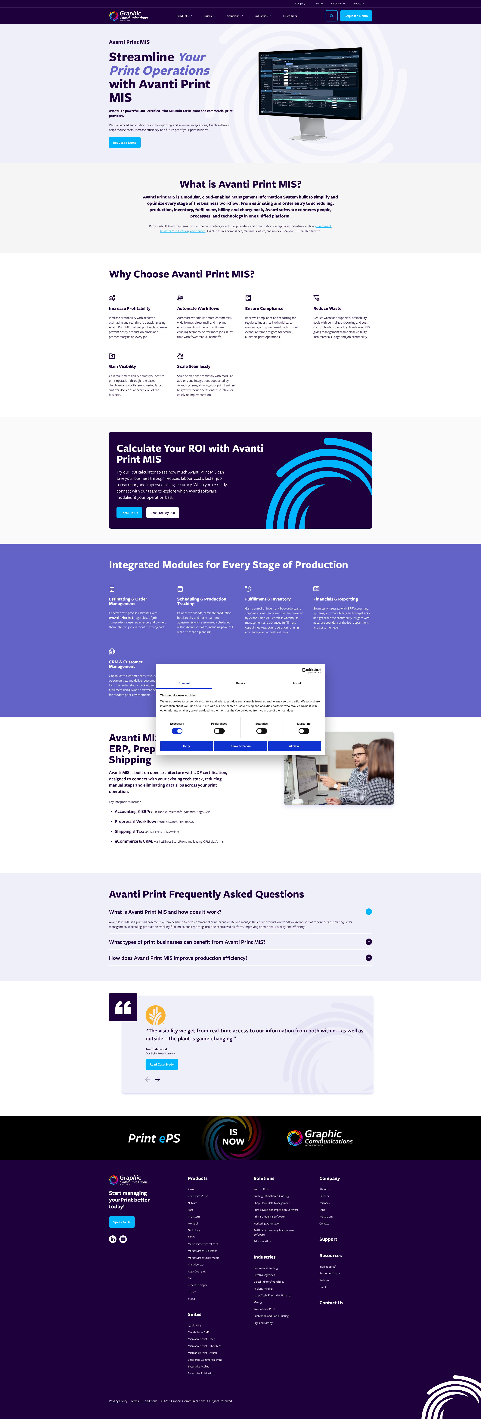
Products (182, 16)
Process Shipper (197, 1285)
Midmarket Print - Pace (201, 1339)
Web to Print (261, 1189)
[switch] (219, 731)
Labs (322, 1210)
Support (320, 3)
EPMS (191, 1237)
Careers (324, 1196)
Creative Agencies (264, 1275)
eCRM (191, 1298)
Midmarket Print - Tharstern (204, 1346)
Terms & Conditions (144, 1401)
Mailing (258, 1302)
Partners (324, 1203)
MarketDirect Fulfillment (202, 1251)
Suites (208, 16)
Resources (336, 3)
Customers (290, 16)
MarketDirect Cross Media (203, 1257)
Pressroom (326, 1216)
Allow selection (241, 746)
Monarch (193, 1223)
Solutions (233, 16)
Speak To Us (129, 513)
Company (300, 3)
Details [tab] (240, 683)
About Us (324, 1189)
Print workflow (263, 1241)
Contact (324, 1223)
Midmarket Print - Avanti (202, 1352)
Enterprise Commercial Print (205, 1359)
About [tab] (297, 683)
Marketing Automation (267, 1223)
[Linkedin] (112, 1239)
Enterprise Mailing (198, 1366)
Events (323, 1287)
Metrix (191, 1278)
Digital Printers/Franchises (269, 1281)
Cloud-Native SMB (198, 1332)
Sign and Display (263, 1323)
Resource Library (329, 1273)
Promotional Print (264, 1309)
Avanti (191, 1189)
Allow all (294, 746)
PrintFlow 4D (195, 1264)
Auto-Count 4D (197, 1271)
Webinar (324, 1280)
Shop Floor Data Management (272, 1203)
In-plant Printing (263, 1288)
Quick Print (194, 1325)
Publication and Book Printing (271, 1316)
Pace (191, 1210)
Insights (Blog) (328, 1266)
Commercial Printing (266, 1268)
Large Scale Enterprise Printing (272, 1295)
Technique (194, 1230)
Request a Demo (356, 16)
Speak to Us (121, 1222)
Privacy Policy (118, 1401)
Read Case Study (162, 1064)
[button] (157, 1079)
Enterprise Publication (201, 1373)
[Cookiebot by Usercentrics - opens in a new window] (304, 671)
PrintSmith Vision (198, 1196)
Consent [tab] (184, 683)
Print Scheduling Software (269, 1216)
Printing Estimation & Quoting (271, 1196)
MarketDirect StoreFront (203, 1244)
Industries (261, 16)
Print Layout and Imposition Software (276, 1210)
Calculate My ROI (163, 513)
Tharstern (194, 1216)
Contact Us (358, 3)
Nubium (192, 1203)
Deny (186, 746)
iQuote (192, 1292)
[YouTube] (123, 1239)
